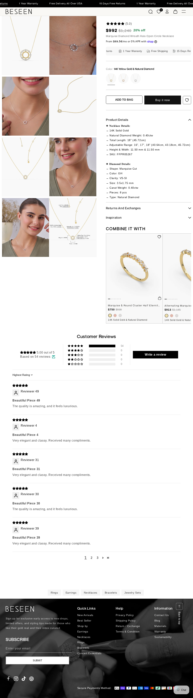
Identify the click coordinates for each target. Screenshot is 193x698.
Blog (157, 620)
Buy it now (162, 100)
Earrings (71, 592)
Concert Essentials (89, 653)
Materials (160, 626)
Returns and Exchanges (123, 208)
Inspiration (114, 217)
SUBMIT (37, 660)
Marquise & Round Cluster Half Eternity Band (134, 305)
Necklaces (90, 592)
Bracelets (111, 592)
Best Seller (84, 620)
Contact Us (161, 615)
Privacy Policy (125, 615)
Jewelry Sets (132, 592)
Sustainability (163, 637)
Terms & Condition (127, 631)
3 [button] (98, 557)
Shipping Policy (126, 620)
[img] (20, 385)
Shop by (82, 626)
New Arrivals (85, 615)
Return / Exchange (128, 626)
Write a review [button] (155, 354)
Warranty (160, 631)
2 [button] (92, 557)
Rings (54, 592)
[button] (150, 11)
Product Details (117, 120)
